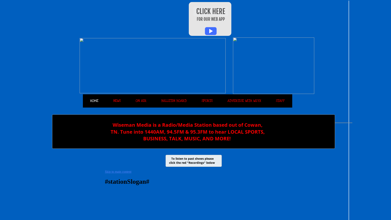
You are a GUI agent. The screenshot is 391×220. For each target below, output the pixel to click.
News (117, 100)
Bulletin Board (174, 100)
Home (94, 100)
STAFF (280, 100)
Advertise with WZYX (244, 100)
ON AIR (141, 100)
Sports (207, 100)
